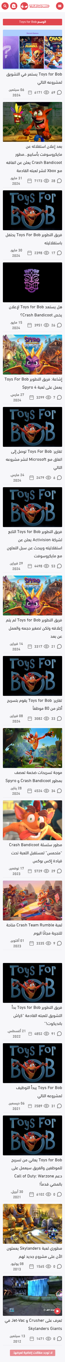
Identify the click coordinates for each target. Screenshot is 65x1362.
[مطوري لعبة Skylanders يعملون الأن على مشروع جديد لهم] (32, 1224)
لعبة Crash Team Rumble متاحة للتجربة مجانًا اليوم (34, 928)
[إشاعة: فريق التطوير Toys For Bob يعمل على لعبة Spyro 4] (32, 355)
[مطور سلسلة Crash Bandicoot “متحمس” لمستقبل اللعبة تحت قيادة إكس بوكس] (32, 820)
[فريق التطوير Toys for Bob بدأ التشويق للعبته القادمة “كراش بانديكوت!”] (32, 983)
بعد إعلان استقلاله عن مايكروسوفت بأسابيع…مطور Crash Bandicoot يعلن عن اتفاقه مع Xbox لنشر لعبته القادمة (34, 158)
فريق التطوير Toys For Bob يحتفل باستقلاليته (34, 238)
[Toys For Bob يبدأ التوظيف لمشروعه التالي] (32, 1063)
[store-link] (13, 6)
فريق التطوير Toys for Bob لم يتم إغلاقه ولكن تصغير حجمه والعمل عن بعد (34, 627)
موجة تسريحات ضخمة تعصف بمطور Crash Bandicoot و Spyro (33, 776)
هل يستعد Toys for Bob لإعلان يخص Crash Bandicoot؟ (35, 310)
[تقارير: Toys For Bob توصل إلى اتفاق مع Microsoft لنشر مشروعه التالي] (32, 427)
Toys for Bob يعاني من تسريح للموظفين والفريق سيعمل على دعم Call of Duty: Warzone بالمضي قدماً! (36, 1171)
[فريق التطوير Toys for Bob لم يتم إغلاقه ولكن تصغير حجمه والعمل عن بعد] (32, 595)
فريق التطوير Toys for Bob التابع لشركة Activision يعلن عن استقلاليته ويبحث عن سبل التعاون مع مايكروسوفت (34, 543)
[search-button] (5, 6)
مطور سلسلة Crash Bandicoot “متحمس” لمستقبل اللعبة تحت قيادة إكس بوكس (35, 852)
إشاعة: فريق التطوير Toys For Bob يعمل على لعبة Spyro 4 (33, 382)
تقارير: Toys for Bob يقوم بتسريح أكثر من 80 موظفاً (34, 704)
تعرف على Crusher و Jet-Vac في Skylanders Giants (33, 1324)
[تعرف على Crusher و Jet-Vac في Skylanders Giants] (32, 1296)
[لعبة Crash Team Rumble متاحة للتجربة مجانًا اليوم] (32, 900)
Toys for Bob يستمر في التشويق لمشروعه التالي (34, 77)
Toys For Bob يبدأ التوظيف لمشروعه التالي (39, 1091)
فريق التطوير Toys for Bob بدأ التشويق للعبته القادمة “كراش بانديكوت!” (37, 1015)
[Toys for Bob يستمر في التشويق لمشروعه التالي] (32, 50)
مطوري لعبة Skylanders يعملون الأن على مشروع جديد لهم (34, 1251)
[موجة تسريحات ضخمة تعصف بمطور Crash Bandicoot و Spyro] (32, 748)
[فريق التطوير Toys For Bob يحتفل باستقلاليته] (32, 210)
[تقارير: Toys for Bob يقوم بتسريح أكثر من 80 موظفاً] (32, 676)
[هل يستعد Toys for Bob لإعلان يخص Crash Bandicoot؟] (32, 282)
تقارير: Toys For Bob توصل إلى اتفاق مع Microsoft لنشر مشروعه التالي (34, 459)
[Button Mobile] (60, 6)
